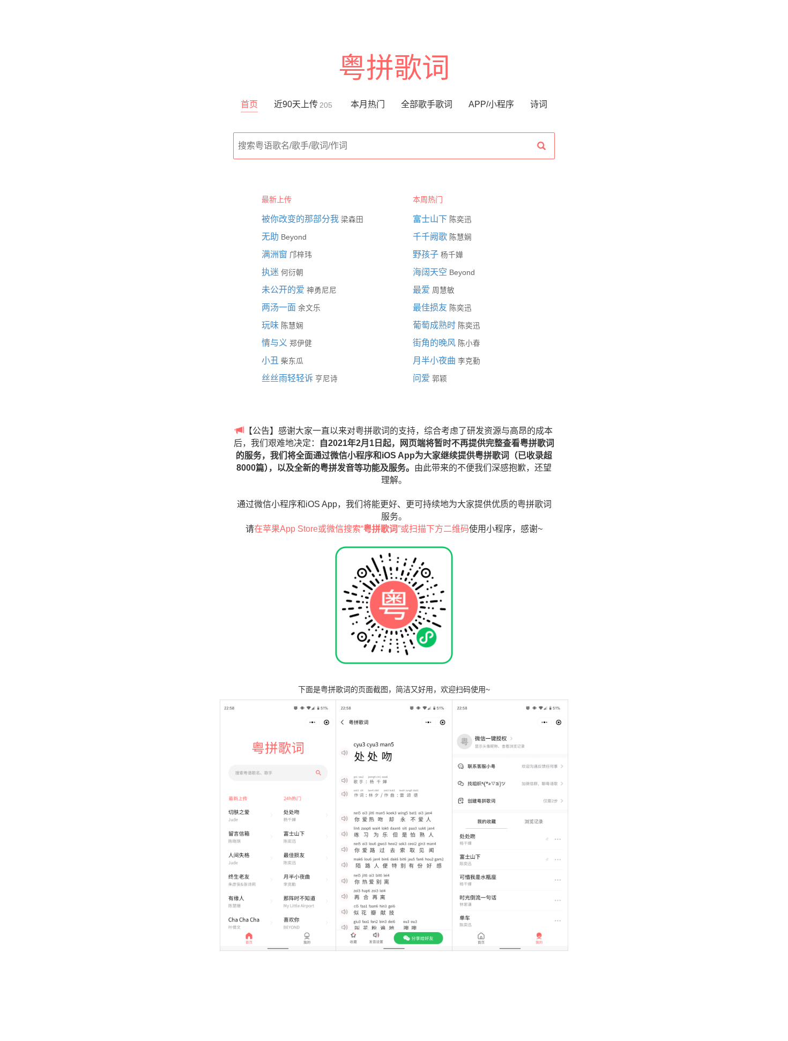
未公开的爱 (284, 289)
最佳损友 (431, 307)
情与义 (275, 342)
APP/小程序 (491, 104)
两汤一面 (280, 307)
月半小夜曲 (435, 360)
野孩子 (427, 254)
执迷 (271, 272)
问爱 (422, 378)
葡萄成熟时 (435, 325)
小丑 (271, 360)
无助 (271, 236)
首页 (249, 104)
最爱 (422, 289)
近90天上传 (303, 104)
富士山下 (431, 219)
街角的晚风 (435, 342)
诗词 (538, 104)
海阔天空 (431, 272)
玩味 (271, 325)
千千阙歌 (431, 236)
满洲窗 (275, 254)
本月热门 (368, 104)
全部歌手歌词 (426, 104)
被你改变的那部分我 (301, 219)
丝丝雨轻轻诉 (288, 378)
